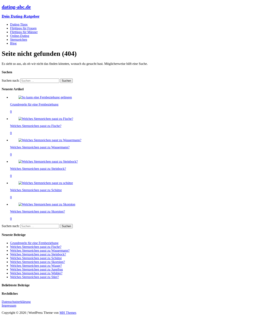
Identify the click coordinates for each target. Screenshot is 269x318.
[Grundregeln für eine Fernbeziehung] (45, 97)
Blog (13, 43)
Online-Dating (19, 36)
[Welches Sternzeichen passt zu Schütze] (45, 183)
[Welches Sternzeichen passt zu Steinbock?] (48, 161)
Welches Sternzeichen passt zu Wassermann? (40, 147)
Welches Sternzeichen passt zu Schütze (36, 190)
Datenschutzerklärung (16, 302)
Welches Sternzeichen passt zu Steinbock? (38, 168)
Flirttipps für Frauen (23, 28)
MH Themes (67, 312)
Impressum (9, 305)
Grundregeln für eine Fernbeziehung (34, 104)
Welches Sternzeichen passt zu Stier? (34, 277)
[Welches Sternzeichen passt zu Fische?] (45, 118)
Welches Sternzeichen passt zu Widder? (36, 273)
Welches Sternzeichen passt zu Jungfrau (36, 269)
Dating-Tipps (19, 24)
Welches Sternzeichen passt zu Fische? (35, 126)
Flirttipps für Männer (24, 32)
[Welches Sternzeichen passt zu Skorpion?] (46, 204)
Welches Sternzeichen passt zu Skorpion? (37, 211)
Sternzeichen (18, 39)
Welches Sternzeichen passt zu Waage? (36, 265)
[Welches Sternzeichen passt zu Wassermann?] (49, 140)
